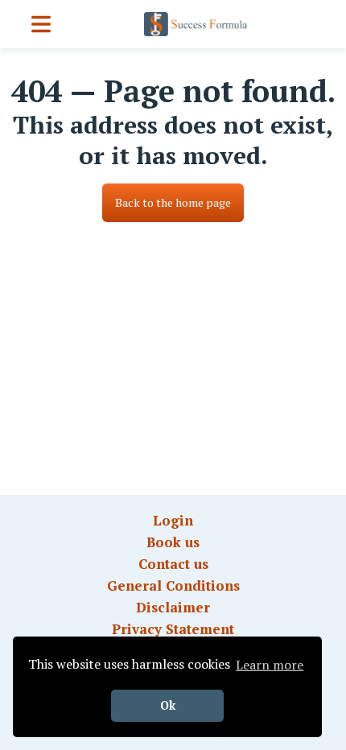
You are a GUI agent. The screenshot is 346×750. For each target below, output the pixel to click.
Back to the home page (173, 202)
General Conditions (173, 585)
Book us (173, 542)
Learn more (269, 665)
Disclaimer (173, 607)
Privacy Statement (173, 629)
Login (173, 520)
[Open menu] (41, 24)
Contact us (173, 564)
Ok (167, 705)
